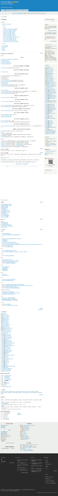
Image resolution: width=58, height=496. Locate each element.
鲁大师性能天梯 (3, 208)
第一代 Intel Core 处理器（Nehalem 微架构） (10, 28)
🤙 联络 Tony (26, 10)
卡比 (52, 46)
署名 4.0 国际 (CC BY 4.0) (28, 489)
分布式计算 (3, 432)
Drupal (23, 392)
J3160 (2, 132)
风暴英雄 (5, 380)
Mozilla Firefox (26, 426)
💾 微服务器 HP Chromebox (5, 329)
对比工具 (3, 49)
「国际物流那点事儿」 (7, 376)
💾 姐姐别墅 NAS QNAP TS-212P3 (6, 328)
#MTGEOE (29, 13)
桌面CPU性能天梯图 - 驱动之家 (6, 204)
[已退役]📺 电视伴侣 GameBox (6, 340)
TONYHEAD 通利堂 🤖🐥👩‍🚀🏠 (9, 2)
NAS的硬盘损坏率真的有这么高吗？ (12, 261)
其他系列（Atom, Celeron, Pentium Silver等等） (11, 41)
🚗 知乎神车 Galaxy (4, 333)
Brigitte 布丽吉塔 (9, 7)
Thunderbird (27, 427)
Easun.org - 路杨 (48, 464)
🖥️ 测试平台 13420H (4, 318)
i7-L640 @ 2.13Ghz (4, 67)
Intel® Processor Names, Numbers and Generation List (10, 243)
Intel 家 (4, 25)
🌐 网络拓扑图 (3, 313)
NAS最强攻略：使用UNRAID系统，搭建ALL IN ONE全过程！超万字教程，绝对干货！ (19, 285)
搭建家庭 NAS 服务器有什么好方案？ (12, 286)
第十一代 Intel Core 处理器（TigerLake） (10, 38)
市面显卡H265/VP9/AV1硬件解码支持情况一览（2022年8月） (12, 238)
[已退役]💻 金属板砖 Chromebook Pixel (7, 345)
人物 (13, 392)
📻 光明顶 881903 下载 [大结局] (51, 141)
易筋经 (31, 446)
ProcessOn (3, 199)
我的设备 (7, 382)
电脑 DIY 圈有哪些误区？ (6, 266)
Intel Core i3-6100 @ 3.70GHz (6, 101)
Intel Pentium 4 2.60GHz (5, 60)
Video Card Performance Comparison (7, 226)
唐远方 (2, 431)
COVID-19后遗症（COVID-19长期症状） (36, 466)
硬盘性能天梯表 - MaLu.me (5, 212)
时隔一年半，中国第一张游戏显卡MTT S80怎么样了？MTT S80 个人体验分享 (14, 251)
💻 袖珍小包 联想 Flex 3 (5, 325)
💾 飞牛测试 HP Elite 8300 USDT (6, 330)
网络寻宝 (3, 433)
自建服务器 (34, 392)
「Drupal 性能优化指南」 (8, 375)
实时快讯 (23, 444)
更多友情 (55, 470)
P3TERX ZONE (4, 274)
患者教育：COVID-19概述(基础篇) (36, 468)
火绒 (24, 432)
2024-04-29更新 (5, 45)
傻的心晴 (2, 405)
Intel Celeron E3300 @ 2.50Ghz (6, 62)
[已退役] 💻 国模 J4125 (5, 339)
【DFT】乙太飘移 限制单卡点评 (22, 462)
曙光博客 (46, 462)
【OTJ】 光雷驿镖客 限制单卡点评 (22, 469)
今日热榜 (28, 444)
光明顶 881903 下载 (8, 386)
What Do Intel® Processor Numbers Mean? (9, 242)
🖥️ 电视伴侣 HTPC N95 (5, 322)
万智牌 (6, 384)
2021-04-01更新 (4, 46)
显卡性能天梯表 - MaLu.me (5, 211)
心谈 (4, 385)
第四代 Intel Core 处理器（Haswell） (9, 32)
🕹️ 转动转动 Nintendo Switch (6, 334)
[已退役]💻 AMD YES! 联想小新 (6, 344)
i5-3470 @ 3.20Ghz (4, 82)
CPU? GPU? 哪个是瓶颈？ (5, 215)
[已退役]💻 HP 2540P (5, 356)
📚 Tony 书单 (12, 462)
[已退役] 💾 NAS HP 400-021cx (6, 336)
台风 (32, 450)
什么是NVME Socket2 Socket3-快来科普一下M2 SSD (10, 260)
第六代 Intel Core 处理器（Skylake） (9, 34)
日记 (1, 391)
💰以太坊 (35, 444)
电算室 (10, 391)
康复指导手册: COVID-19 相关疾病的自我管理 (36, 460)
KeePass (26, 439)
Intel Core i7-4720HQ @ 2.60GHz (6, 91)
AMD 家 (4, 43)
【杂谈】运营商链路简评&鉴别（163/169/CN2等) (10, 300)
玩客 (46, 468)
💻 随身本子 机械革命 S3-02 (6, 324)
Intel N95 (2, 136)
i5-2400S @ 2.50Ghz (4, 71)
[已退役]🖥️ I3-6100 (4, 353)
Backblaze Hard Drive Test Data (7, 259)
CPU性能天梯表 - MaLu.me (5, 210)
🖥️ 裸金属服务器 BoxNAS (5, 319)
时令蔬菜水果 (23, 448)
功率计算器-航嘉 (4, 268)
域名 (1, 393)
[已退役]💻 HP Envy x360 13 (6, 347)
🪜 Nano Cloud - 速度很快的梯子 (50, 482)
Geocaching (22, 391)
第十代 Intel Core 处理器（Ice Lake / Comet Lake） (11, 36)
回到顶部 (41, 53)
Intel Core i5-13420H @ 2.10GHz (6, 125)
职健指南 (35, 446)
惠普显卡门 (20, 143)
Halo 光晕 (5, 381)
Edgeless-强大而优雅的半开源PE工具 (8, 280)
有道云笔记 (28, 437)
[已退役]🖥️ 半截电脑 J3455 (5, 346)
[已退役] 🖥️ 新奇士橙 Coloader (6, 351)
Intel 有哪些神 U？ (5, 239)
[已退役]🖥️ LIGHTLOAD (5, 362)
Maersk (5, 391)
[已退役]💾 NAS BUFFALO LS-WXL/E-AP (7, 355)
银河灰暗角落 (49, 32)
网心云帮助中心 (4, 297)
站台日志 (17, 391)
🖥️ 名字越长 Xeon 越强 (5, 317)
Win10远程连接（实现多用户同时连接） (8, 294)
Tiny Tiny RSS (26, 436)
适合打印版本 (40, 309)
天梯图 (3, 47)
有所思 (46, 459)
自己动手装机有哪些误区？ (6, 233)
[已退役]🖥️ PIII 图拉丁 (5, 367)
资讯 (13, 391)
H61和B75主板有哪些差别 (10, 255)
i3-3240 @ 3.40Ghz (4, 83)
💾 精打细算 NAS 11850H (5, 327)
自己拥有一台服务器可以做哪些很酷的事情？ (13, 287)
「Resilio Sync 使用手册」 (8, 379)
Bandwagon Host (15, 490)
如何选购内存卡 (8, 304)
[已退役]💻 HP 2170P (4, 357)
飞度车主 (4, 437)
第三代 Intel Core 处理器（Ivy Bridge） (9, 31)
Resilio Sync (25, 433)
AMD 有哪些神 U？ (5, 240)
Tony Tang (6, 431)
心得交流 (3, 50)
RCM (29, 450)
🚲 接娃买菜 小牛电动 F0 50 (6, 331)
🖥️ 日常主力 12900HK (5, 314)
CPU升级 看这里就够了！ (10, 246)
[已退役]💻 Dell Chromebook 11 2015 (7, 358)
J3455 (2, 133)
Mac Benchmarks (4, 227)
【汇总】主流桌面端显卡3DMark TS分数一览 (9, 250)
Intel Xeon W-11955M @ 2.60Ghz (6, 114)
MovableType (31, 391)
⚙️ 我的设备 (13, 10)
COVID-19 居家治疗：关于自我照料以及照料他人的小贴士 (36, 463)
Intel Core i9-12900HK (4, 121)
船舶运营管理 (3, 461)
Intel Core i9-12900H (4, 120)
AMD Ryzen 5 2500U (4, 144)
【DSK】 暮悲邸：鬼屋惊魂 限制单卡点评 (22, 465)
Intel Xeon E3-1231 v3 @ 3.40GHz (6, 93)
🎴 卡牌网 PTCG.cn (48, 478)
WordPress (39, 392)
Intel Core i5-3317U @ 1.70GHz (6, 80)
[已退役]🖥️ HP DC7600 (5, 361)
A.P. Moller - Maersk (7, 436)
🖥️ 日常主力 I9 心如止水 (5, 316)
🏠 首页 (2, 10)
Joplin (24, 437)
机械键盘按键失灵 (5, 269)
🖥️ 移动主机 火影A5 (4, 320)
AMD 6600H (3, 146)
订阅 (45, 172)
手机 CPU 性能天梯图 (4, 216)
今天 (2, 398)
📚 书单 (17, 10)
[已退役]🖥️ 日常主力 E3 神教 (6, 335)
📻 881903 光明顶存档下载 (49, 480)
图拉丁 (34, 161)
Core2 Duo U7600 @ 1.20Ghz (6, 63)
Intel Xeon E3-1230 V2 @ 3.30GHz (6, 86)
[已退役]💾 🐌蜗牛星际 (5, 352)
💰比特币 (31, 444)
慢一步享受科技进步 (9, 159)
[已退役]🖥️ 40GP (4, 363)
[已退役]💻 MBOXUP (4, 364)
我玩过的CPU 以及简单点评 (6, 24)
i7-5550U (2, 97)
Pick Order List (42, 13)
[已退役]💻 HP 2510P (4, 359)
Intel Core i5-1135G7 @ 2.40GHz (6, 116)
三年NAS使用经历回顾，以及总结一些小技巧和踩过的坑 (15, 284)
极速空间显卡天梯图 (4, 207)
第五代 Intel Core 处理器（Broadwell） (9, 33)
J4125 (2, 134)
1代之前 (4, 27)
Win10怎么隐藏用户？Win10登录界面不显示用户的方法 (11, 292)
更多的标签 (41, 394)
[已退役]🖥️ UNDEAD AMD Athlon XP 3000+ (8, 366)
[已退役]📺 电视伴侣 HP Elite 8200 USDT (8, 342)
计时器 (31, 445)
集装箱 (27, 392)
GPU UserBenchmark (4, 223)
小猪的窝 (46, 466)
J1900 (2, 130)
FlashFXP (26, 428)
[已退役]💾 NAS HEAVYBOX (5, 348)
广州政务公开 (29, 449)
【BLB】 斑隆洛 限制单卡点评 (21, 467)
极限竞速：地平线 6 (53, 30)
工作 (20, 450)
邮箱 (24, 450)
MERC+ (27, 450)
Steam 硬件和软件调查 (5, 214)
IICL (1, 435)
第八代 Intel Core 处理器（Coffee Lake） (9, 35)
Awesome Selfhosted (5, 275)
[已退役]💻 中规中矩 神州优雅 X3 (6, 338)
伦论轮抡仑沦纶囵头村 (5, 403)
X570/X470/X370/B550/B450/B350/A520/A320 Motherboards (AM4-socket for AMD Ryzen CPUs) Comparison (24, 244)
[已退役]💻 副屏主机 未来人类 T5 (6, 341)
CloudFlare (10, 490)
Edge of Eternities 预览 (16, 13)
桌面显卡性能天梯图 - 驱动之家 (6, 205)
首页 (1, 16)
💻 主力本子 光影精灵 (4, 323)
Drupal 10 (6, 490)
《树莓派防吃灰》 (5, 270)
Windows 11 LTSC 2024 (27, 425)
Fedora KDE (33, 425)
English (2, 392)
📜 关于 (21, 10)
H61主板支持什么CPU (9, 245)
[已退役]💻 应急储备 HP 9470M (6, 350)
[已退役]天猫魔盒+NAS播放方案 (6, 368)
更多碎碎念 (55, 41)
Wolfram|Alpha (25, 445)
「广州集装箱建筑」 (7, 377)
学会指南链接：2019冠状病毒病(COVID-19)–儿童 (36, 471)
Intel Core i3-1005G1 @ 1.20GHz (6, 110)
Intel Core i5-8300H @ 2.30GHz (6, 106)
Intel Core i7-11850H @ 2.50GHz (6, 115)
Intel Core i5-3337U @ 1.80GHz (6, 81)
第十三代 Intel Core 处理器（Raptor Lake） (10, 40)
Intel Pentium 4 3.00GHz (5, 61)
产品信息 (24, 13)
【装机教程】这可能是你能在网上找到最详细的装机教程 (11, 234)
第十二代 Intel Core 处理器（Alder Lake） (10, 39)
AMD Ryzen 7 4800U (4, 145)
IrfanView (26, 435)
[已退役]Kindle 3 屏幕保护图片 (6, 369)
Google (19, 392)
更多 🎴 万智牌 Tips (25, 472)
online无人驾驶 (3, 407)
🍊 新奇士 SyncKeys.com (49, 476)
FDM (25, 431)
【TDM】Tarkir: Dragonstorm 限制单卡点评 (22, 460)
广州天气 (23, 449)
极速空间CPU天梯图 (4, 206)
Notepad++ (27, 429)
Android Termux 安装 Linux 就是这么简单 (8, 279)
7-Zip (24, 434)
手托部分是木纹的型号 (19, 144)
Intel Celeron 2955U (4, 90)
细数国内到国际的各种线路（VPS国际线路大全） (10, 299)
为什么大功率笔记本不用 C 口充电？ (12, 305)
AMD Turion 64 (3, 143)
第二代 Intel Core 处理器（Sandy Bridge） (10, 30)
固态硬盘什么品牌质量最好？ (11, 262)
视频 (16, 392)
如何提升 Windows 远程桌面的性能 (7, 291)
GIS (30, 392)
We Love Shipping (7, 392)
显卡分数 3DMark (4, 213)
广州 (26, 391)
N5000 (2, 135)
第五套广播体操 (25, 446)
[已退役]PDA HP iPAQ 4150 (5, 370)
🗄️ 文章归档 (7, 10)
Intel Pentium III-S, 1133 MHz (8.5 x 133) (7, 59)
